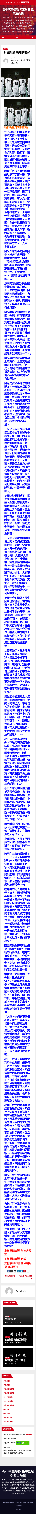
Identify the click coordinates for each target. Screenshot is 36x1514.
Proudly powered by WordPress (12, 1502)
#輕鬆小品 (14, 63)
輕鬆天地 (6, 48)
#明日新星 (26, 60)
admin (15, 58)
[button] (29, 37)
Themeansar (17, 1505)
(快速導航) (28, 1434)
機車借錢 (18, 1509)
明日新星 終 (10, 1319)
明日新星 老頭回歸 (14, 1339)
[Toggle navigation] (16, 37)
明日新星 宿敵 (18, 1258)
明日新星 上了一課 (14, 1360)
